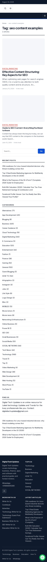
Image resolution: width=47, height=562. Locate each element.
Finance (5, 259)
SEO (3, 333)
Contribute (6, 505)
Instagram (6, 285)
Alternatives (6, 211)
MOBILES (5, 306)
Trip (3, 363)
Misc (4, 302)
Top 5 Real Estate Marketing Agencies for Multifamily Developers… (34, 512)
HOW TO (5, 276)
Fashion (5, 254)
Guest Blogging (8, 272)
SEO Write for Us (8, 525)
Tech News (6, 350)
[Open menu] (45, 16)
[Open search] (5, 8)
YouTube (5, 389)
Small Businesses (9, 337)
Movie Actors (7, 311)
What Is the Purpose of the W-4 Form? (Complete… (34, 520)
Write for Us (6, 501)
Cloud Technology (9, 232)
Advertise (6, 508)
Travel (4, 359)
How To (33, 554)
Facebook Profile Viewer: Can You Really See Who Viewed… (35, 538)
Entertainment (7, 250)
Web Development (9, 376)
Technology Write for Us (11, 512)
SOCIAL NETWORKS (10, 346)
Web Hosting (7, 381)
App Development (9, 215)
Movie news (7, 315)
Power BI (5, 328)
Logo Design (7, 298)
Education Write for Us (10, 528)
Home (4, 23)
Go (41, 151)
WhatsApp (16, 559)
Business (5, 224)
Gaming (5, 263)
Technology (6, 354)
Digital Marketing (10, 68)
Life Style (5, 293)
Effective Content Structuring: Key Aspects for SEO (21, 73)
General (5, 267)
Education (6, 245)
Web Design (7, 372)
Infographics (7, 280)
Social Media (7, 341)
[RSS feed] (4, 491)
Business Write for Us (10, 521)
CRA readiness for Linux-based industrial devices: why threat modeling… (34, 503)
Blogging (5, 219)
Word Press (6, 385)
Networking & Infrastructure (12, 320)
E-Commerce (7, 241)
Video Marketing (8, 367)
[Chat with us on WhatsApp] (42, 557)
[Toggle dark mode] (10, 8)
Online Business (8, 324)
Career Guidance (8, 228)
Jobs (4, 289)
